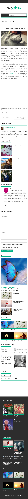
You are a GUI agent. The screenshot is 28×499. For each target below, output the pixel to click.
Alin (11, 189)
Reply (5, 206)
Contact (17, 495)
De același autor (11, 127)
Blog (6, 127)
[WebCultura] (3, 15)
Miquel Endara (13, 73)
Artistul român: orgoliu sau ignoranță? (22, 118)
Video (7, 113)
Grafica (3, 113)
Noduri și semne (6, 117)
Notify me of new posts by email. (10, 247)
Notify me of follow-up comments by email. (12, 244)
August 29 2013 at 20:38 (16, 190)
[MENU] (7, 15)
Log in (21, 495)
